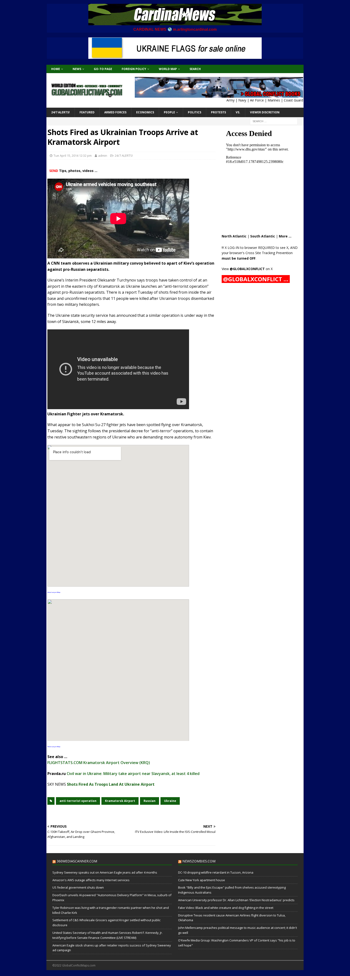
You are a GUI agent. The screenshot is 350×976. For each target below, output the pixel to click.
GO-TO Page (103, 69)
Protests (218, 112)
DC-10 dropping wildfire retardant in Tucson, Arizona (215, 872)
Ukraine (170, 801)
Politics (194, 112)
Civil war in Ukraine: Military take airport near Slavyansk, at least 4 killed (133, 773)
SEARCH (195, 69)
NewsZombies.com (198, 861)
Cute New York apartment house (201, 880)
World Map (168, 69)
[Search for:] (274, 121)
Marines (274, 100)
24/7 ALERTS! (60, 112)
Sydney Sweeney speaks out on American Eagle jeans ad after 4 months (104, 872)
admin (102, 155)
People (169, 112)
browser (251, 247)
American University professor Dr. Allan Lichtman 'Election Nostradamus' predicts (236, 900)
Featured (87, 112)
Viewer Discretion (265, 112)
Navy (242, 100)
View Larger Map (53, 592)
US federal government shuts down (78, 887)
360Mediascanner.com (77, 861)
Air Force (257, 100)
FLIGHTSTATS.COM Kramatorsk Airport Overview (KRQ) (98, 762)
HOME (55, 69)
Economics (145, 112)
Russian (149, 801)
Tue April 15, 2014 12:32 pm (73, 155)
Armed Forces (115, 112)
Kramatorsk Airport (120, 801)
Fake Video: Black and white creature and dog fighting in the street (225, 908)
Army (230, 100)
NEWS (77, 69)
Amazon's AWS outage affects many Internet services (91, 880)
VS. (238, 112)
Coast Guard (293, 100)
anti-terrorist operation (78, 801)
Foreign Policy (134, 69)
